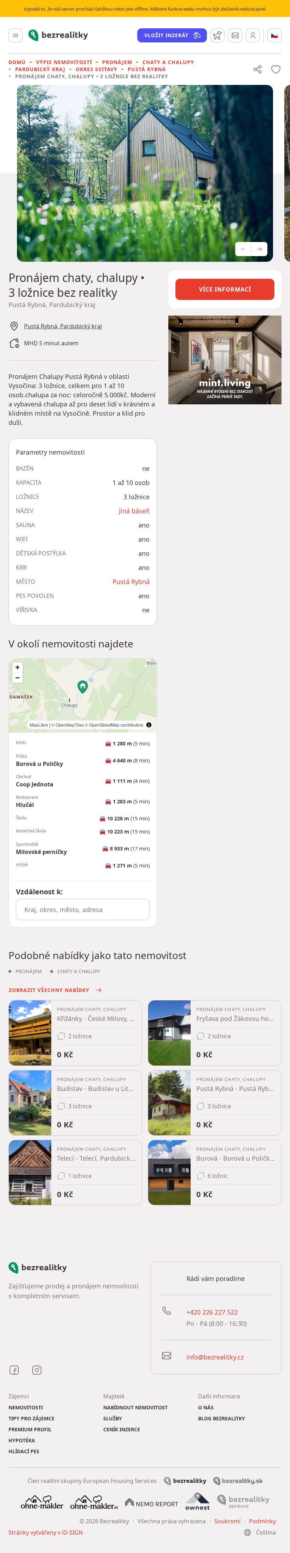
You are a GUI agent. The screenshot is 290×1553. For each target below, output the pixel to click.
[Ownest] (197, 1501)
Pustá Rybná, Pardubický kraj (63, 326)
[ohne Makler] (42, 1501)
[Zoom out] (17, 677)
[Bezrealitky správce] (243, 1501)
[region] (83, 696)
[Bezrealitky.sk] (238, 1480)
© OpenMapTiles (67, 725)
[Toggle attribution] (149, 725)
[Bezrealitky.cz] (185, 1480)
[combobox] (83, 909)
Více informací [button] (225, 289)
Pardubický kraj (40, 69)
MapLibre (39, 725)
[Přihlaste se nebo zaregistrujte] (253, 35)
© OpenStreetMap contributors (114, 725)
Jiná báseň (134, 511)
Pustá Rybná (147, 69)
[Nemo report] (151, 1502)
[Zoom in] (17, 667)
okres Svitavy (96, 69)
